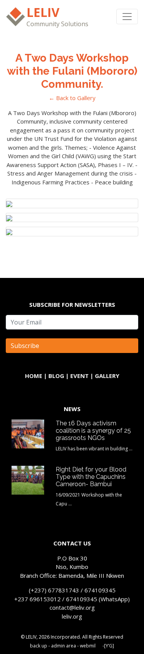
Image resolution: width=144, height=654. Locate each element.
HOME (33, 376)
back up (38, 645)
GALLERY (107, 376)
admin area (63, 645)
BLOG (56, 376)
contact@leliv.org (72, 607)
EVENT (79, 376)
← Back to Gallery (72, 98)
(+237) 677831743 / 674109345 (72, 590)
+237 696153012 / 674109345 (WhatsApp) (72, 599)
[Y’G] (109, 645)
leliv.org (72, 616)
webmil (88, 645)
